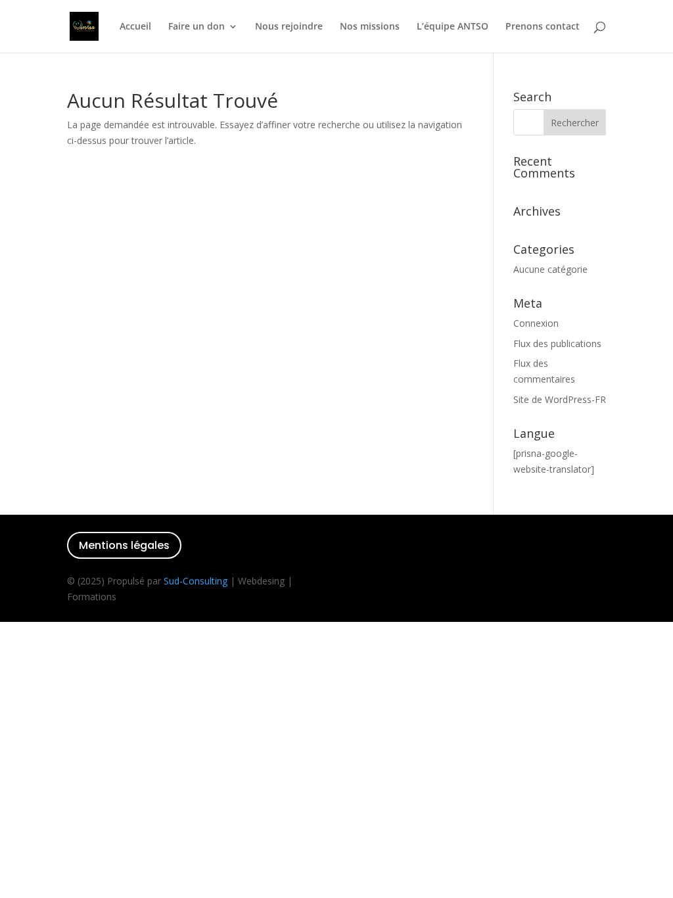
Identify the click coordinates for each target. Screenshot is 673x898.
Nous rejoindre (289, 27)
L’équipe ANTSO (452, 27)
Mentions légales (124, 545)
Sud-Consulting (195, 581)
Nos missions (370, 27)
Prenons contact (542, 27)
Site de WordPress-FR (559, 399)
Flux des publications (557, 343)
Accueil (135, 27)
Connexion (536, 323)
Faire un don (196, 27)
